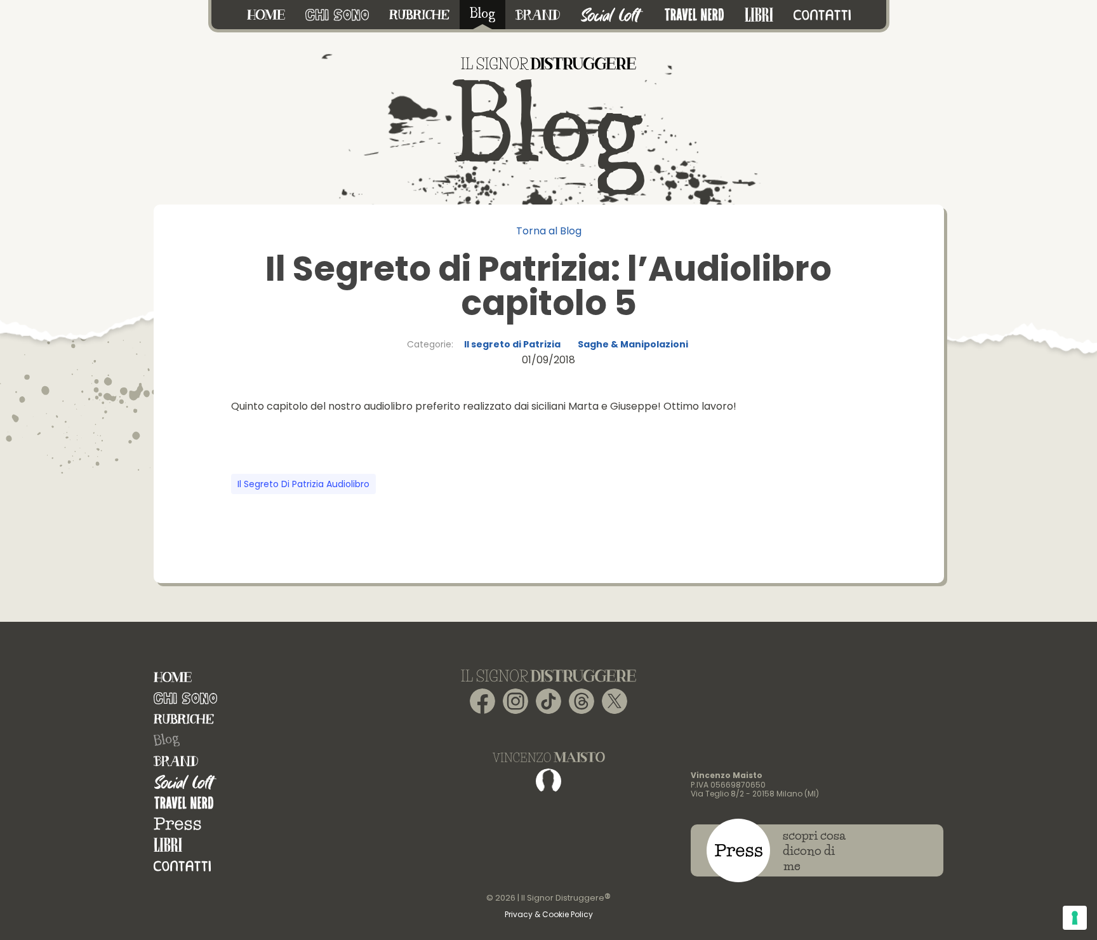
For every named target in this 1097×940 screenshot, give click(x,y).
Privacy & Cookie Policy (549, 914)
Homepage (173, 677)
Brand (176, 761)
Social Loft (185, 782)
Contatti (182, 866)
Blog (166, 740)
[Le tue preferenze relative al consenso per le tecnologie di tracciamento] (1075, 918)
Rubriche (184, 719)
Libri (168, 845)
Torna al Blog (549, 231)
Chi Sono (185, 698)
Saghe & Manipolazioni (633, 344)
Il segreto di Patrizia (512, 344)
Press (177, 824)
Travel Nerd (184, 803)
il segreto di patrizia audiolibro (303, 484)
